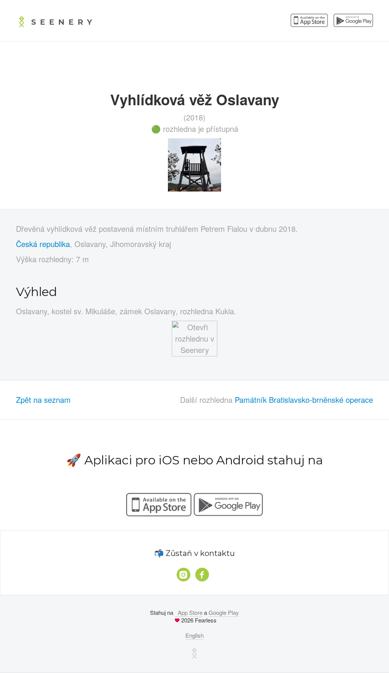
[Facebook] (202, 574)
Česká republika (43, 243)
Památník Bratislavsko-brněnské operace (304, 399)
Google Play (224, 612)
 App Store (188, 612)
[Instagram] (183, 574)
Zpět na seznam (43, 399)
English (194, 635)
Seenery (63, 22)
